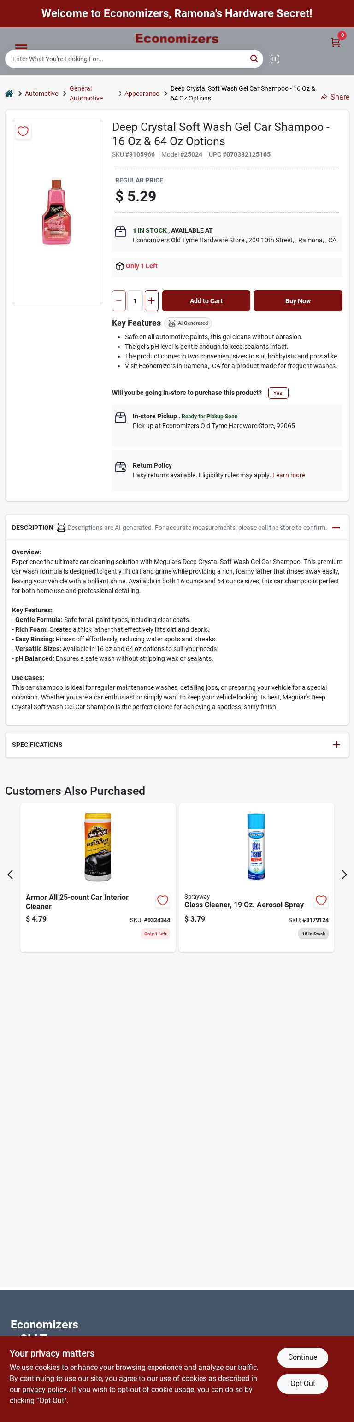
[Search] (254, 58)
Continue (302, 1357)
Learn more (288, 475)
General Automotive (86, 93)
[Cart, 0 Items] (335, 42)
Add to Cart (206, 301)
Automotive (41, 93)
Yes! (278, 393)
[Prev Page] (10, 874)
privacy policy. (45, 1389)
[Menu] (21, 48)
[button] (177, 528)
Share (339, 97)
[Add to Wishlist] (23, 131)
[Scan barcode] (275, 59)
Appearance (141, 93)
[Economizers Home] (177, 38)
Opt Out (302, 1383)
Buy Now (298, 301)
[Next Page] (344, 874)
